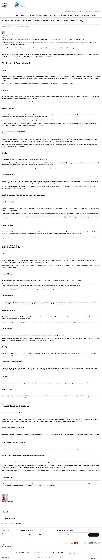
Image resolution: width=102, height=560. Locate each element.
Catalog (31, 16)
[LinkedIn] (34, 534)
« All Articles (5, 512)
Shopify (62, 557)
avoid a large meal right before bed (22, 280)
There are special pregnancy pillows (29, 260)
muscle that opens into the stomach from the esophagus (50, 163)
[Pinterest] (45, 534)
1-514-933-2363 (56, 11)
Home (16, 16)
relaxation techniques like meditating (65, 186)
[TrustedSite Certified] (96, 542)
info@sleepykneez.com (69, 11)
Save (13, 518)
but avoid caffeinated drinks (87, 123)
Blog (3, 544)
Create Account (88, 11)
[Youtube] (40, 534)
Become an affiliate (59, 16)
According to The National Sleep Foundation (37, 449)
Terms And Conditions (82, 16)
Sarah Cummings (9, 34)
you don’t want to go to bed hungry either (47, 280)
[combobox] (95, 558)
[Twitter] (29, 534)
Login (80, 11)
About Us (23, 16)
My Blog (94, 16)
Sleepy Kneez (45, 557)
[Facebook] (23, 534)
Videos (70, 16)
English (95, 558)
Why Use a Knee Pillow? (43, 16)
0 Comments (26, 26)
